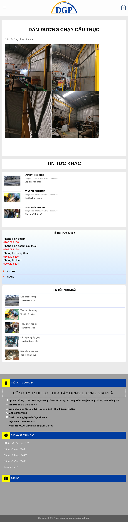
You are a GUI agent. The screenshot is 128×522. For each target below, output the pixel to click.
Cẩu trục (11, 271)
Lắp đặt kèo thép (28, 297)
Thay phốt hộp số (28, 324)
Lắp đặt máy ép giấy (30, 337)
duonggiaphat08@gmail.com (31, 417)
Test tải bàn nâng (28, 310)
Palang (10, 277)
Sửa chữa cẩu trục (29, 351)
